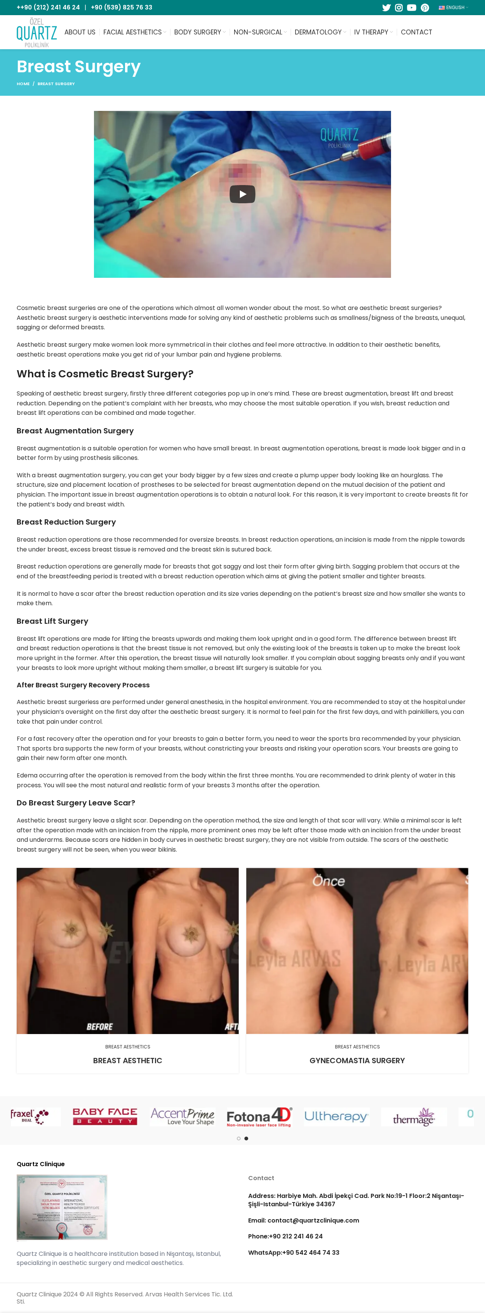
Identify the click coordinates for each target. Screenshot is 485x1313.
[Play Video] (242, 194)
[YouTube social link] (412, 7)
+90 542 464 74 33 (311, 1252)
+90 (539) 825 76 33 (121, 7)
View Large (233, 873)
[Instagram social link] (399, 7)
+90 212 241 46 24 (296, 1236)
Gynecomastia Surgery (357, 1060)
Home (23, 84)
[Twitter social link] (386, 7)
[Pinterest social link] (425, 7)
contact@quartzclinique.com (312, 1220)
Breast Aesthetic (128, 1060)
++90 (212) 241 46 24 (48, 7)
